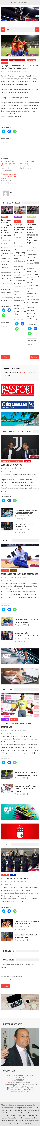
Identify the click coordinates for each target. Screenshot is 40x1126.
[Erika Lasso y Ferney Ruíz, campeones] (20, 556)
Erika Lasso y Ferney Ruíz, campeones (19, 574)
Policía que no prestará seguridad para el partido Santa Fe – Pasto (9, 176)
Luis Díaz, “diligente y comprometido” (24, 525)
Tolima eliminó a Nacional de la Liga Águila (28, 162)
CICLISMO (18, 217)
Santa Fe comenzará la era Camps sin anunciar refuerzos (35, 357)
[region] (20, 14)
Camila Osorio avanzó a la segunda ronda (26, 936)
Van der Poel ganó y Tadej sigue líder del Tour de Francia (25, 789)
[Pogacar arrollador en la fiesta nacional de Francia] (7, 774)
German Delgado (19, 246)
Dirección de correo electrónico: (11, 976)
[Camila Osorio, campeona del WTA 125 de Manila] (7, 923)
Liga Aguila (31, 60)
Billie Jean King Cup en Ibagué (15, 878)
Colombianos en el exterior (17, 431)
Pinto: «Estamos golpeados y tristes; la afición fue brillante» (7, 357)
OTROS (6, 540)
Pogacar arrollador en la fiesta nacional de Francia (26, 773)
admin (16, 71)
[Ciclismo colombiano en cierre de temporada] (20, 705)
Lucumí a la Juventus (11, 464)
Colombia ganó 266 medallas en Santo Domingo (27, 620)
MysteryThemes (26, 1123)
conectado (21, 372)
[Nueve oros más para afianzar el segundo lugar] (7, 635)
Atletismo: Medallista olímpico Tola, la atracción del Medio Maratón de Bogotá (33, 233)
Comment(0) (25, 71)
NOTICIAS (5, 570)
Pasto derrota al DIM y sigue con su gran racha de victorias (8, 163)
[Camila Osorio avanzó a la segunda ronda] (7, 936)
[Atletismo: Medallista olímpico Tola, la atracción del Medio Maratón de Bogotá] (33, 210)
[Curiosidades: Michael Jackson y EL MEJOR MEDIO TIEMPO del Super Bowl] (7, 210)
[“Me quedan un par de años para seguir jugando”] (7, 512)
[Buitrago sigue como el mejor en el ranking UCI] (20, 210)
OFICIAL (4, 63)
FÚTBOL (4, 60)
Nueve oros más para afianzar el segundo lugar (26, 634)
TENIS (6, 844)
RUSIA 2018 (8, 951)
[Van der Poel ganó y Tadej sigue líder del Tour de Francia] (7, 788)
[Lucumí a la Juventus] (20, 447)
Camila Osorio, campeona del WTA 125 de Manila (27, 922)
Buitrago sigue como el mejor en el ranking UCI (20, 228)
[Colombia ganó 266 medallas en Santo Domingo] (7, 621)
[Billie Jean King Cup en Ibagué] (20, 860)
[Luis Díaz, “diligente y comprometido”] (7, 526)
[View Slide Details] (20, 14)
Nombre (3, 967)
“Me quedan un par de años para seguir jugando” (26, 511)
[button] (20, 45)
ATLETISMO (31, 217)
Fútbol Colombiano (17, 60)
